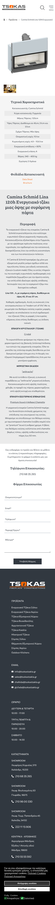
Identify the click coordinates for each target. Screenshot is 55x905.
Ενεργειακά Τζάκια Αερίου (24, 612)
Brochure (27, 183)
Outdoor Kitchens (20, 652)
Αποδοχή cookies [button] (27, 889)
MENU (51, 10)
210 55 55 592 (23, 856)
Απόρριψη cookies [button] (27, 883)
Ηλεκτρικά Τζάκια (20, 634)
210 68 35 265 (27, 474)
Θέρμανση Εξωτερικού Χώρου (26, 643)
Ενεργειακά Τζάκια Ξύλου (24, 607)
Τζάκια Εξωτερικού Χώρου (24, 616)
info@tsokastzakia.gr (25, 671)
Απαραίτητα (13, 898)
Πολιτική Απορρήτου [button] (15, 876)
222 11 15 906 (23, 826)
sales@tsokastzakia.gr (26, 676)
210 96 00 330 (23, 801)
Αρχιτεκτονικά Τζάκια (22, 625)
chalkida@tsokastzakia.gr (27, 682)
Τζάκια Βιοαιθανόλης (22, 621)
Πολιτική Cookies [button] (37, 873)
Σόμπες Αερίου (18, 648)
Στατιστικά (29, 898)
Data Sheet (27, 179)
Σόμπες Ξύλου (18, 639)
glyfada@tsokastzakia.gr (27, 687)
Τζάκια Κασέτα (18, 630)
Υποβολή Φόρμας (27, 561)
